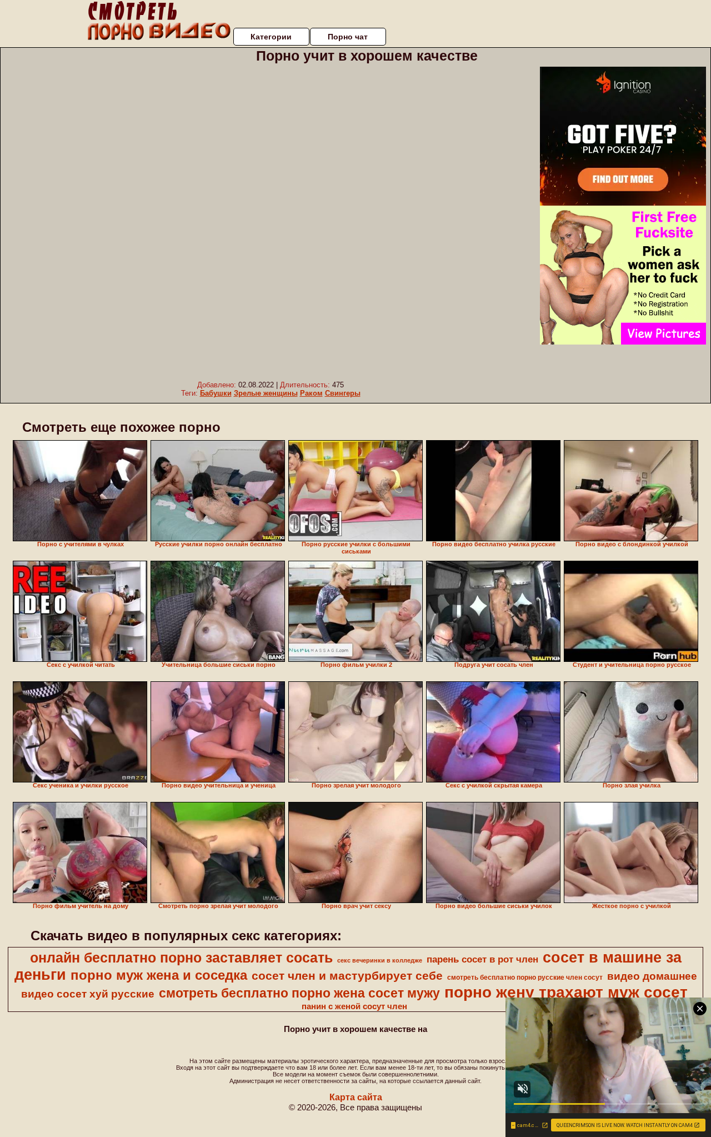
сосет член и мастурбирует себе (347, 976)
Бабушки (216, 393)
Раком (311, 393)
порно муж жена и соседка (159, 975)
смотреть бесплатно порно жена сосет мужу (299, 993)
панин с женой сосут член (354, 1006)
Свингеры (342, 393)
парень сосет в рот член (482, 959)
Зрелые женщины (266, 393)
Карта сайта (355, 1097)
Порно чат (348, 36)
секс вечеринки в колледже (379, 960)
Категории (271, 36)
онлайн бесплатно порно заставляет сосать (181, 957)
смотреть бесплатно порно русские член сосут (525, 977)
